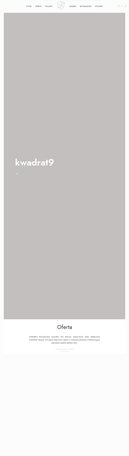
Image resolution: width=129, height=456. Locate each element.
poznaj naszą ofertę (64, 349)
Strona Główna (61, 5)
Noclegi (49, 6)
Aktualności (85, 6)
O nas (28, 6)
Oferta (38, 6)
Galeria (72, 6)
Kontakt (99, 6)
